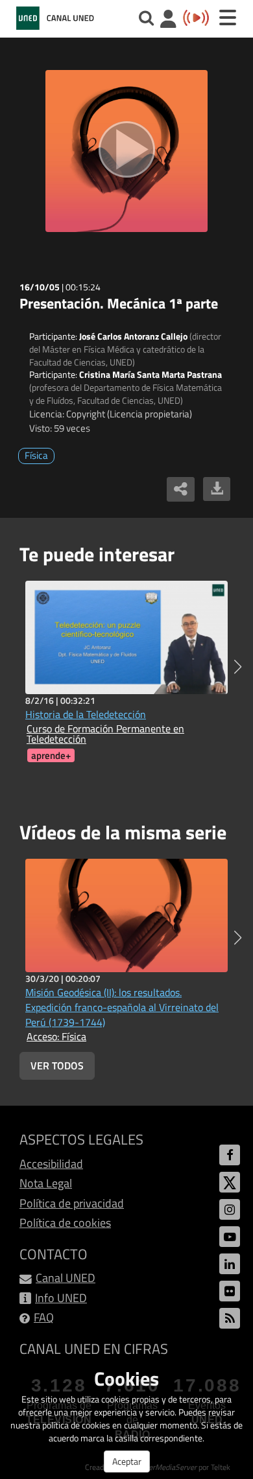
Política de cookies (65, 1222)
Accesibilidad (51, 1163)
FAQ (44, 1317)
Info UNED (61, 1298)
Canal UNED (65, 1278)
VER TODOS (57, 1065)
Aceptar (126, 1461)
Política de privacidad (71, 1203)
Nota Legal (45, 1183)
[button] (238, 667)
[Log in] (168, 20)
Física (36, 455)
